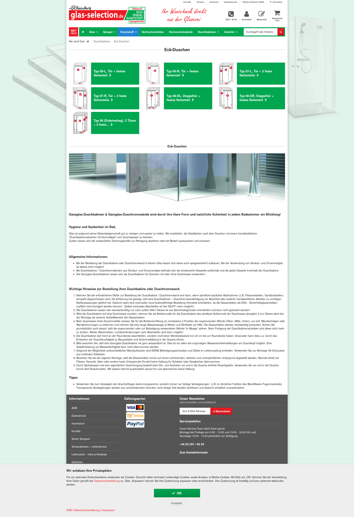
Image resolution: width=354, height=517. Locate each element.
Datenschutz (79, 415)
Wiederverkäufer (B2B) (253, 2)
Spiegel (108, 31)
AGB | (69, 510)
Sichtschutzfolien (153, 32)
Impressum (78, 423)
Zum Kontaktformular (194, 452)
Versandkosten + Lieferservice (89, 446)
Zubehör (229, 31)
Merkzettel (262, 19)
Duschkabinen (207, 31)
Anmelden (277, 2)
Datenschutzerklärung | (87, 510)
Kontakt (187, 2)
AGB (74, 408)
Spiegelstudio (230, 2)
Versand (200, 2)
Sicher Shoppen (81, 439)
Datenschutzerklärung (107, 481)
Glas (92, 31)
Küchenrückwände (181, 32)
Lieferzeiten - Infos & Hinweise (89, 454)
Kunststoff (127, 31)
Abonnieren (223, 411)
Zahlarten (214, 2)
